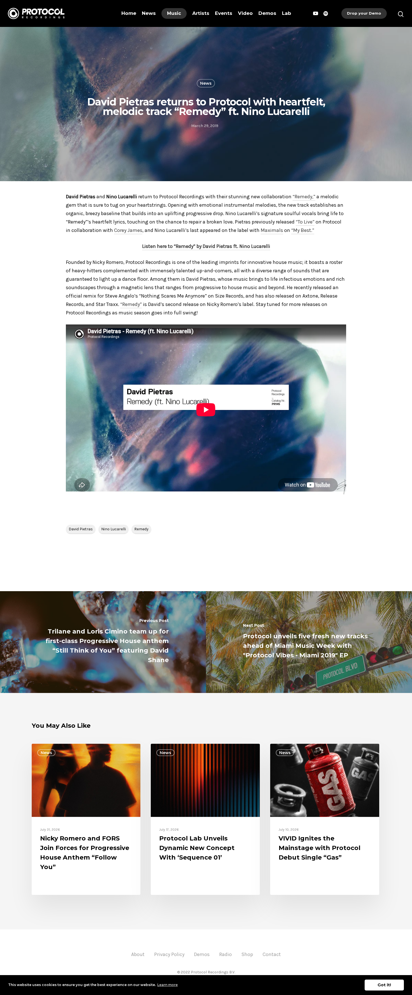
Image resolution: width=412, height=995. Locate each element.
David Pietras (81, 529)
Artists (200, 13)
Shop (247, 954)
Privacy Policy (169, 954)
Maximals (272, 230)
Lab (286, 13)
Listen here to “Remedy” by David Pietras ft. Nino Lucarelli (206, 246)
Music (174, 13)
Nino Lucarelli (113, 529)
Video (245, 13)
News (149, 13)
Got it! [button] (384, 984)
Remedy (141, 529)
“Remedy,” (304, 197)
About (138, 954)
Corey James (128, 230)
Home (128, 13)
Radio (225, 954)
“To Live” (305, 222)
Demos (267, 13)
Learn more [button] (167, 985)
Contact (272, 954)
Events (223, 13)
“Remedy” (131, 304)
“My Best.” (302, 230)
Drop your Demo (364, 13)
